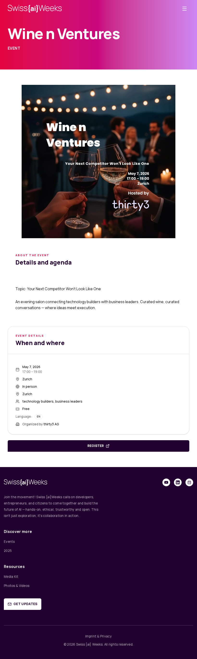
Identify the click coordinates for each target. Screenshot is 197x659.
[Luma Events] (189, 482)
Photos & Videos (16, 586)
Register (95, 446)
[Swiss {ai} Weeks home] (35, 8)
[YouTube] (166, 482)
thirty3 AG (51, 424)
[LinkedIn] (178, 482)
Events (9, 541)
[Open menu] (184, 8)
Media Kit (11, 576)
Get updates (25, 604)
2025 (8, 551)
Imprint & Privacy (98, 636)
